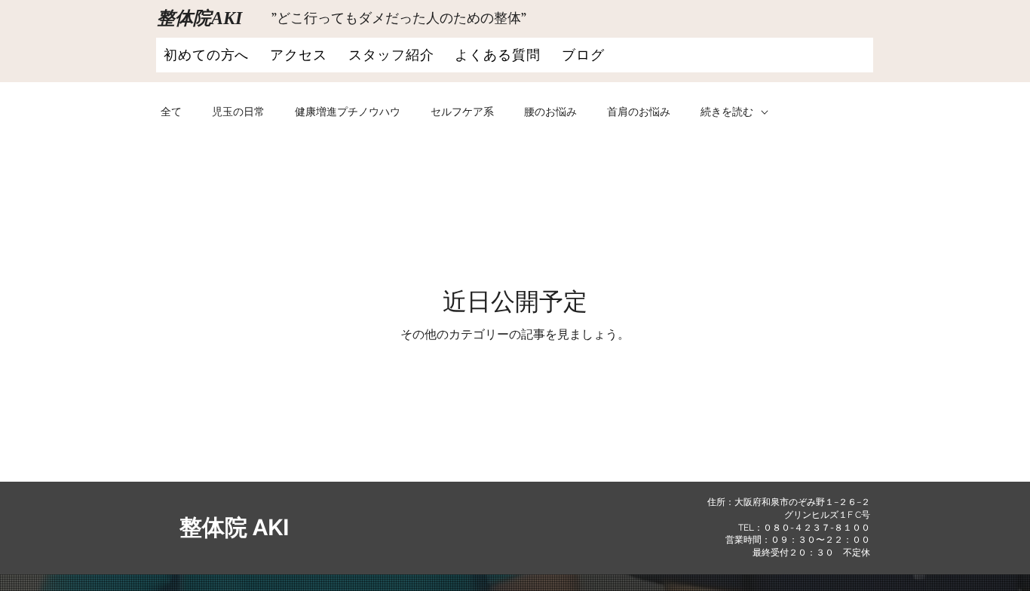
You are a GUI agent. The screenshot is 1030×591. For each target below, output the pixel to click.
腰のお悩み (550, 112)
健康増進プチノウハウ (347, 112)
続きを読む (726, 112)
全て (171, 112)
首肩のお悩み (638, 112)
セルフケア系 (462, 112)
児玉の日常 (238, 112)
